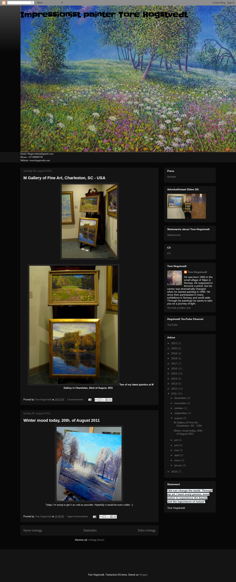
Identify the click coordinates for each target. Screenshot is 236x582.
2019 (174, 353)
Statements (174, 234)
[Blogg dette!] (100, 400)
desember (180, 397)
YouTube (172, 324)
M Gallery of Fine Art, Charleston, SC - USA (64, 178)
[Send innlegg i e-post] (89, 399)
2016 (174, 368)
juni (176, 445)
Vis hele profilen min (179, 307)
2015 (174, 373)
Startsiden (90, 530)
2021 (174, 343)
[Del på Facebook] (107, 400)
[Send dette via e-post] (96, 400)
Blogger (143, 574)
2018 (174, 358)
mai (176, 450)
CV (169, 253)
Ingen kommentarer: (78, 516)
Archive (171, 176)
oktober (179, 408)
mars (177, 460)
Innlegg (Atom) (96, 539)
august (178, 418)
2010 (174, 471)
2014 (174, 378)
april (177, 455)
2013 (174, 383)
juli (176, 440)
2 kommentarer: (76, 399)
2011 (174, 393)
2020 (174, 348)
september (181, 413)
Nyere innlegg (32, 530)
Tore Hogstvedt (197, 272)
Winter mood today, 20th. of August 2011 (61, 420)
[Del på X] (103, 400)
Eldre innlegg (146, 530)
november (180, 403)
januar (178, 465)
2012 (174, 388)
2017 (174, 363)
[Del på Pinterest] (110, 400)
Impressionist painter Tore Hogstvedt (104, 15)
